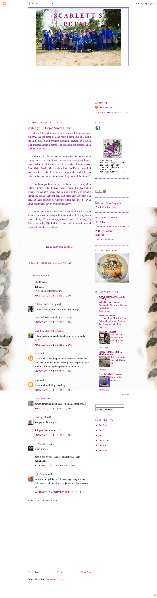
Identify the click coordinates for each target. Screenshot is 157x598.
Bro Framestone (107, 315)
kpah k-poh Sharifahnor (46, 330)
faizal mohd (40, 398)
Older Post (85, 572)
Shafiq (38, 281)
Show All (125, 394)
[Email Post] (68, 263)
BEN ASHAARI (107, 331)
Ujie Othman (41, 474)
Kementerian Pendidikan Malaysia (112, 226)
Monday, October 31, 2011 (54, 295)
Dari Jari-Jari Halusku (110, 374)
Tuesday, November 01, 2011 (56, 465)
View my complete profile (111, 112)
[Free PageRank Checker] (100, 192)
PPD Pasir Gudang (104, 230)
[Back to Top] (155, 595)
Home (60, 572)
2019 (102, 440)
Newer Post (33, 572)
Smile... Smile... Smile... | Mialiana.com (111, 353)
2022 (102, 425)
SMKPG (99, 235)
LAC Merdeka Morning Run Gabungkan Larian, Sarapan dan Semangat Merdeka (112, 321)
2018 (102, 445)
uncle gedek (40, 417)
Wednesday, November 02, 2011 (58, 491)
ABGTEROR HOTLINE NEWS (112, 298)
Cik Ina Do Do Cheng (45, 304)
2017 (102, 450)
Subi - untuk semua (116, 378)
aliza (37, 353)
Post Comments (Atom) (52, 579)
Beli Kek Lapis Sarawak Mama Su (117, 359)
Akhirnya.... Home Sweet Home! (50, 127)
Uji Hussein (105, 107)
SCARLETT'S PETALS (78, 20)
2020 (102, 435)
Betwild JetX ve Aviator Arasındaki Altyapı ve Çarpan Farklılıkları (113, 304)
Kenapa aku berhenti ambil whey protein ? (117, 337)
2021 (102, 430)
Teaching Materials (104, 239)
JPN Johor (100, 222)
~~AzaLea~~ (41, 443)
